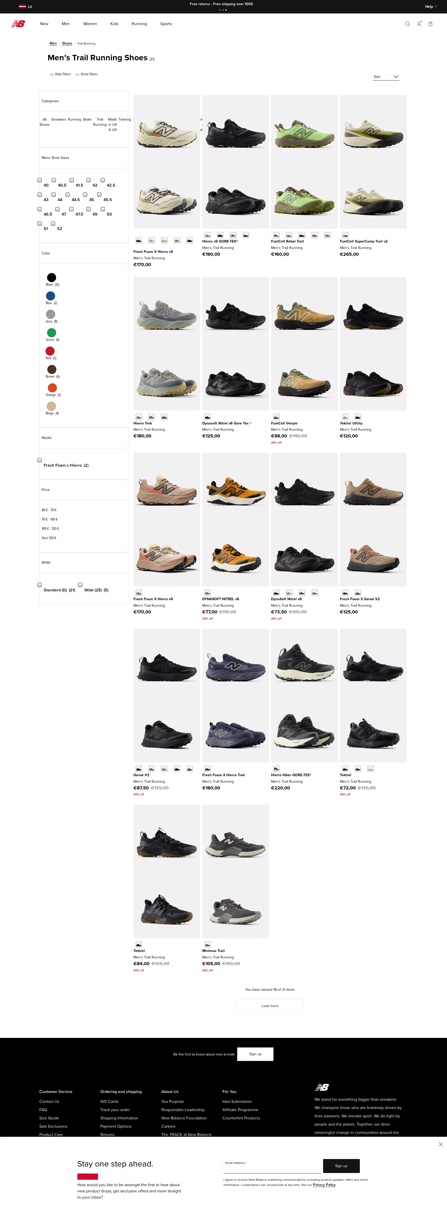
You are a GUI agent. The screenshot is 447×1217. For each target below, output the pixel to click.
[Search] (408, 24)
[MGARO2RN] (177, 769)
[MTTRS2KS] (370, 769)
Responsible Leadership (183, 1109)
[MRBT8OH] (276, 235)
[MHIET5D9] (151, 417)
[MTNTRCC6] (207, 593)
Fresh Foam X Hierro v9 (153, 252)
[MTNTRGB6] (207, 417)
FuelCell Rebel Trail (287, 241)
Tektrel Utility (351, 423)
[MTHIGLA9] (207, 235)
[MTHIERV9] (139, 593)
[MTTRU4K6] (358, 417)
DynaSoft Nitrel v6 (286, 599)
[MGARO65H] (189, 769)
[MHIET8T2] (164, 417)
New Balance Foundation (184, 1118)
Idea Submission (237, 1101)
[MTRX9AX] (345, 235)
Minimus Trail (213, 951)
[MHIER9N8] (151, 240)
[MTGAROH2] (358, 593)
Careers (168, 1126)
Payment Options (115, 1126)
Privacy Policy (324, 1185)
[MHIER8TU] (189, 240)
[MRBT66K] (289, 235)
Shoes (67, 43)
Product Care (51, 1134)
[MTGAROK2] (139, 769)
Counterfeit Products (241, 1118)
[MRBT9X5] (314, 235)
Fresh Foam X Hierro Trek (223, 775)
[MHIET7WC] (139, 417)
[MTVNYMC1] (276, 417)
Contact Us (49, 1101)
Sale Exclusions (53, 1126)
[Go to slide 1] (220, 10)
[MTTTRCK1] (139, 944)
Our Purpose (172, 1101)
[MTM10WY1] (207, 944)
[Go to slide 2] (223, 10)
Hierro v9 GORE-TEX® (220, 241)
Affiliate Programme (240, 1109)
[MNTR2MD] (314, 593)
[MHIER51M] (164, 240)
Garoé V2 (141, 775)
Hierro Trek (142, 423)
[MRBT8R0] (301, 235)
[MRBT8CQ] (327, 235)
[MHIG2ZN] (246, 235)
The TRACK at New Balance (186, 1134)
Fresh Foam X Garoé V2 (360, 599)
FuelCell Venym (284, 423)
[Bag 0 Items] (430, 23)
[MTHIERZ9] (139, 240)
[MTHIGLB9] (220, 235)
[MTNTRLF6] (276, 593)
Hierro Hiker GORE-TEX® (291, 775)
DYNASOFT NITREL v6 (220, 599)
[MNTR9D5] (301, 593)
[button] (419, 24)
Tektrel (345, 775)
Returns (107, 1134)
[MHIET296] (207, 769)
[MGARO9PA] (164, 769)
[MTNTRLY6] (289, 593)
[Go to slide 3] (226, 10)
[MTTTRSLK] (345, 769)
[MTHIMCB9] (276, 769)
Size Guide (49, 1118)
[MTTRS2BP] (358, 769)
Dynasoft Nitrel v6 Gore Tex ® (226, 423)
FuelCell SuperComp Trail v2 (364, 241)
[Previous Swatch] (136, 234)
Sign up (255, 1054)
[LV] (22, 6)
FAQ (43, 1109)
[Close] (441, 1144)
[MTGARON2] (345, 593)
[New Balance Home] (20, 23)
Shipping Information (119, 1118)
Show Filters (89, 74)
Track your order (115, 1109)
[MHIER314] (177, 240)
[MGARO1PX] (151, 769)
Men (53, 43)
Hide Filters (62, 74)
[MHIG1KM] (233, 235)
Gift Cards (109, 1101)
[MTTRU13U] (345, 417)
